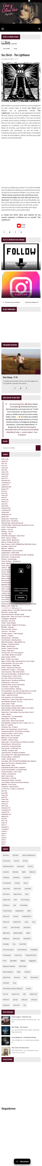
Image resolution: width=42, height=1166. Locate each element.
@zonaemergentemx (17, 404)
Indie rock (6, 922)
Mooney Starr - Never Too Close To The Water (15, 616)
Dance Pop (17, 888)
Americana (20, 866)
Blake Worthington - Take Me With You (13, 642)
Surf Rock (6, 983)
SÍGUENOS (21, 597)
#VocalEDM (34, 430)
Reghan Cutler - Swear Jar (9, 606)
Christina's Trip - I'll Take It (9, 727)
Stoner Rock (34, 977)
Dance (26, 883)
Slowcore (17, 977)
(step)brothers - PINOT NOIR (10, 553)
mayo (4, 468)
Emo (15, 900)
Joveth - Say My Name (8, 759)
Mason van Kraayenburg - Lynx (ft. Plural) (14, 729)
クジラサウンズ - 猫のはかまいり (11, 608)
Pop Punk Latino (8, 950)
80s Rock (6, 855)
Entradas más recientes (12, 302)
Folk (14, 905)
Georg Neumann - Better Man (10, 665)
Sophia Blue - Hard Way (8, 718)
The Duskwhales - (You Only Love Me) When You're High (18, 691)
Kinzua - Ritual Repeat (8, 572)
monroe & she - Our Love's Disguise (12, 653)
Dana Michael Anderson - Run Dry (11, 701)
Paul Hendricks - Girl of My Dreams (12, 697)
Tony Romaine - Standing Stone (11, 640)
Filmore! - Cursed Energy (9, 559)
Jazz (33, 922)
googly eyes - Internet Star (9, 519)
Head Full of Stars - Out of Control (12, 733)
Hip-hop (15, 916)
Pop (14, 944)
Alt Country (6, 861)
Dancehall (28, 888)
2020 (3, 840)
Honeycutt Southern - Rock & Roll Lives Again (15, 731)
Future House (7, 911)
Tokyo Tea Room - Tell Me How (10, 561)
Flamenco (6, 905)
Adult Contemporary (28, 855)
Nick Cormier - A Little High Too (11, 748)
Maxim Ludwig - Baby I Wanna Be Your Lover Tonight (17, 661)
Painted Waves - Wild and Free (11, 744)
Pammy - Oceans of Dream (9, 648)
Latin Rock (27, 927)
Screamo (27, 972)
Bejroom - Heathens (7, 548)
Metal (28, 933)
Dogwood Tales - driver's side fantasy (13, 684)
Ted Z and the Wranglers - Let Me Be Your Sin (15, 674)
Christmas (16, 877)
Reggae (23, 961)
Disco (27, 894)
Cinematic (27, 877)
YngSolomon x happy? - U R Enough (12, 670)
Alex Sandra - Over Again (9, 574)
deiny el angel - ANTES (8, 657)
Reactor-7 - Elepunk (7, 636)
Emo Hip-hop (25, 900)
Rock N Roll (22, 966)
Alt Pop (25, 861)
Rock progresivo (8, 972)
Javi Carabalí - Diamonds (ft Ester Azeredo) (15, 782)
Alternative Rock (8, 866)
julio (4, 463)
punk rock (16, 1005)
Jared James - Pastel (8, 704)
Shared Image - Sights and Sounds (12, 523)
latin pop (34, 1000)
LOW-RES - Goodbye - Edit (9, 750)
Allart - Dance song (7, 776)
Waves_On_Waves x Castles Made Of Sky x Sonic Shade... (19, 604)
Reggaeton (32, 961)
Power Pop (18, 955)
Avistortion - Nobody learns (10, 787)
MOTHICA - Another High (9, 612)
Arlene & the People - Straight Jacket (12, 614)
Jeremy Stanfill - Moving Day (10, 540)
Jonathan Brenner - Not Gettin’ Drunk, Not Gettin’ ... (17, 610)
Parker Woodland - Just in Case (11, 772)
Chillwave (6, 877)
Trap (14, 983)
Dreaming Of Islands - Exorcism (11, 780)
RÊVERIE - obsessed (7, 627)
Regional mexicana (9, 966)
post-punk (6, 1005)
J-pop (26, 922)
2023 (4, 806)
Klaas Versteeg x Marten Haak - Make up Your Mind (17, 708)
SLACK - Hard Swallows (8, 527)
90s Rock (15, 855)
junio (4, 465)
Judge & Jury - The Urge (8, 593)
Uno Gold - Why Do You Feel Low (11, 678)
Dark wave (6, 894)
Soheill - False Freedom (8, 623)
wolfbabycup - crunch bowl (9, 682)
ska (24, 1005)
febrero (5, 474)
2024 (4, 506)
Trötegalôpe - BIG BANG (8, 619)
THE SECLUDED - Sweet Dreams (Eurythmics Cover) (17, 525)
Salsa (19, 972)
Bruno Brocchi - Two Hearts (9, 580)
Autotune (6, 872)
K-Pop (5, 927)
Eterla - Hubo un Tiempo (9, 538)
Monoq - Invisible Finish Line (10, 542)
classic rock (15, 994)
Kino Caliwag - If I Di (10, 377)
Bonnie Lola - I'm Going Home (10, 557)
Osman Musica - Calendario (10, 638)
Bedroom (32, 872)
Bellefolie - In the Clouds (8, 784)
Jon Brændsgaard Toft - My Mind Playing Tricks (16, 693)
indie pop (24, 1000)
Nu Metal (6, 944)
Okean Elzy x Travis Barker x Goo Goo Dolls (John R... (18, 712)
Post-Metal (34, 950)
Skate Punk (6, 977)
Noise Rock (27, 938)
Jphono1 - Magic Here (8, 568)
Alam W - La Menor (7, 725)
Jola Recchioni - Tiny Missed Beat (11, 716)
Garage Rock (19, 911)
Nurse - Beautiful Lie (7, 563)
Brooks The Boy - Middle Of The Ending (13, 625)
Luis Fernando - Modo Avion (10, 570)
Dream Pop (6, 900)
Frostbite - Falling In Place (9, 740)
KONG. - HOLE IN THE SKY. (9, 695)
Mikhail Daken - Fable (8, 765)
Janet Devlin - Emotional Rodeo (11, 746)
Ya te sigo (36, 1161)
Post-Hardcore (22, 950)
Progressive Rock (31, 955)
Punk (15, 48)
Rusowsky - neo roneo (8, 621)
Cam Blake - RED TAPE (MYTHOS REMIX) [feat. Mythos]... (19, 761)
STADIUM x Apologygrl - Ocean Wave (12, 536)
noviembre (6, 482)
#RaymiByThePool (12, 430)
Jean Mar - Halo (6, 534)
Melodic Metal (18, 933)
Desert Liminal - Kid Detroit (9, 521)
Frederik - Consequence (8, 774)
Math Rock (6, 933)
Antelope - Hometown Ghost (10, 644)
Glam (29, 911)
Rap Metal (13, 961)
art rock (5, 994)
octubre (5, 485)
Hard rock (6, 916)
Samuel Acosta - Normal (9, 629)
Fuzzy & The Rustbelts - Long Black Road (14, 770)
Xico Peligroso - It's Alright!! (10, 597)
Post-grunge (7, 955)
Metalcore (6, 938)
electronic (6, 1000)
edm (24, 994)
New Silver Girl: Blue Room (20, 1048)
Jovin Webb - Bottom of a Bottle (11, 655)
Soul (25, 977)
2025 (4, 478)
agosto (4, 461)
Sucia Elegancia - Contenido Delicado (24, 1037)
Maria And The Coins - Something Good (13, 763)
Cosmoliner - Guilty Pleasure (10, 687)
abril (4, 470)
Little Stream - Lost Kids (8, 778)
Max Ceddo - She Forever (20, 1027)
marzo (4, 472)
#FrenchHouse (24, 430)
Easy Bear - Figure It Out (8, 546)
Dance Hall (6, 888)
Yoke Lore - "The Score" (8, 631)
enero (4, 476)
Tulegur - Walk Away (7, 650)
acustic (28, 988)
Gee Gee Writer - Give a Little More (11, 706)
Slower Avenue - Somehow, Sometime (13, 680)
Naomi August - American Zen (21, 1017)
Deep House (17, 894)
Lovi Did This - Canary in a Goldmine (12, 789)
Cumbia (17, 883)
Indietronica (17, 922)
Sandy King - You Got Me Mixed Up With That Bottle (17, 555)
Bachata (15, 872)
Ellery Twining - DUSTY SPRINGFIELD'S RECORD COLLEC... (19, 544)
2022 (4, 825)
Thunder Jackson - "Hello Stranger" (12, 633)
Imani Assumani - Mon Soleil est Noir (13, 672)
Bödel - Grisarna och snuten (10, 659)
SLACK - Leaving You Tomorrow (11, 667)
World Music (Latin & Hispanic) (12, 988)
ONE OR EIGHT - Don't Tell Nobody (12, 710)
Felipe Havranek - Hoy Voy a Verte (12, 663)
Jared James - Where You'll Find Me (12, 721)
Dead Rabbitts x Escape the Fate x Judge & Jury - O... (17, 723)
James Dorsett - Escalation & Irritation (13, 753)
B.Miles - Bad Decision (8, 646)
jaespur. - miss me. (7, 529)
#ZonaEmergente (29, 427)
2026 (4, 459)
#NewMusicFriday (13, 432)
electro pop (33, 994)
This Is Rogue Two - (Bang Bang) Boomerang (15, 755)
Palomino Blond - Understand (10, 757)
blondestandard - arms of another (12, 551)
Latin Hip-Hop (15, 927)
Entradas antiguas (31, 302)
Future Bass (23, 905)
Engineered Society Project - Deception (13, 767)
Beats (24, 872)
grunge (15, 1000)
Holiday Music (26, 916)
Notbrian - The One (7, 531)
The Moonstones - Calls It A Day (11, 676)
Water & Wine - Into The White (10, 736)
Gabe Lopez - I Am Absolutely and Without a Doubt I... (18, 742)
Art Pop (30, 866)
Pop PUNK (6, 48)
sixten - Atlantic (6, 714)
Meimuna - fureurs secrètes (9, 738)
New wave (16, 938)
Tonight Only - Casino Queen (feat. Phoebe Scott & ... (17, 699)
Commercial (7, 883)
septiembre (6, 487)
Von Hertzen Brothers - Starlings (11, 689)
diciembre (5, 480)
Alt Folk (16, 861)
